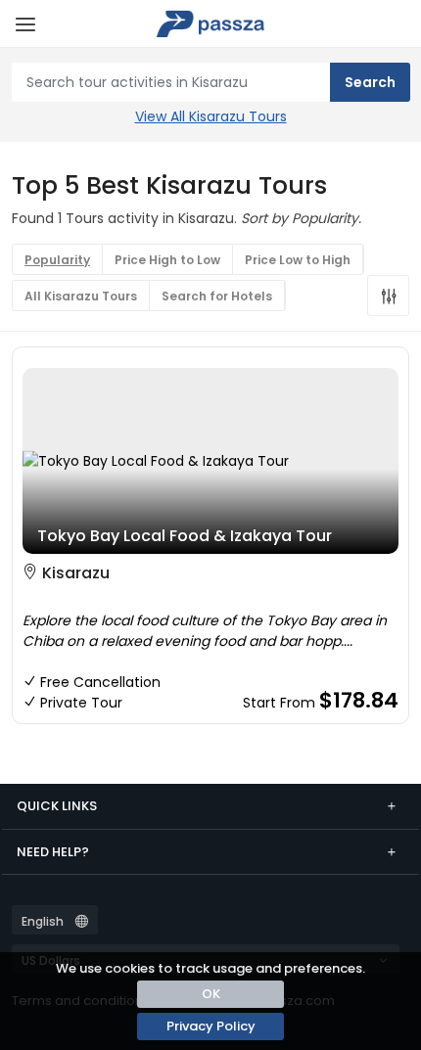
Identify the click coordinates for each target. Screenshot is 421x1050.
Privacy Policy (211, 1026)
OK (211, 993)
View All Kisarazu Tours (211, 116)
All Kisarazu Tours (80, 296)
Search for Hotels (217, 296)
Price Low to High (298, 259)
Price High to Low (167, 259)
